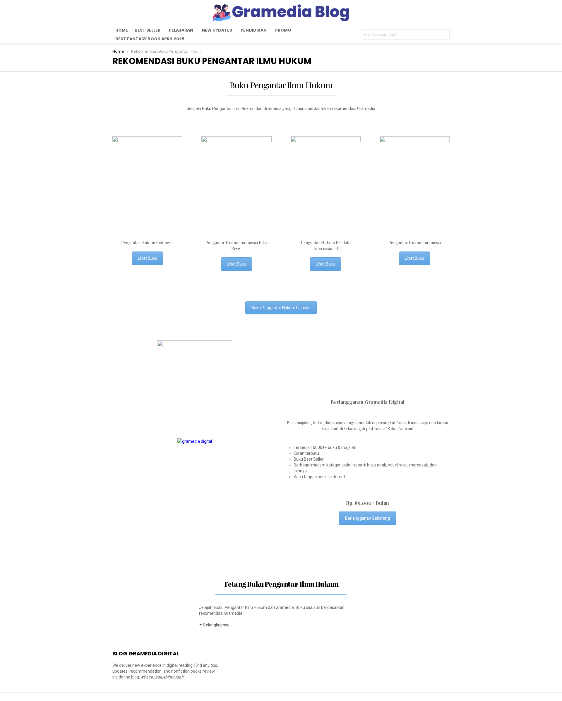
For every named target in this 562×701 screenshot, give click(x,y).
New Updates (217, 30)
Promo (283, 30)
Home (121, 30)
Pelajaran (181, 30)
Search (444, 35)
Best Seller (147, 30)
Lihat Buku (147, 258)
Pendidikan (254, 30)
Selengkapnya (216, 625)
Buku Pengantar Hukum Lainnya (281, 307)
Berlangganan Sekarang (367, 518)
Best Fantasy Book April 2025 (149, 39)
